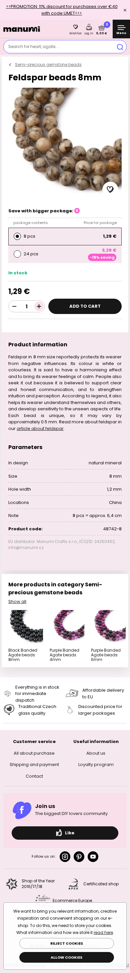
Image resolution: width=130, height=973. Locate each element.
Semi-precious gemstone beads (48, 64)
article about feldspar (40, 428)
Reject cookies (66, 943)
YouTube (93, 856)
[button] (110, 190)
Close (125, 10)
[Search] (120, 46)
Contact (34, 776)
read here (103, 932)
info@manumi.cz (26, 547)
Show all (17, 601)
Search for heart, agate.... (33, 46)
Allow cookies (66, 957)
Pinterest (79, 856)
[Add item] (39, 306)
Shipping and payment (34, 764)
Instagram (65, 856)
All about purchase (34, 753)
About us (95, 753)
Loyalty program (96, 764)
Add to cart (85, 306)
